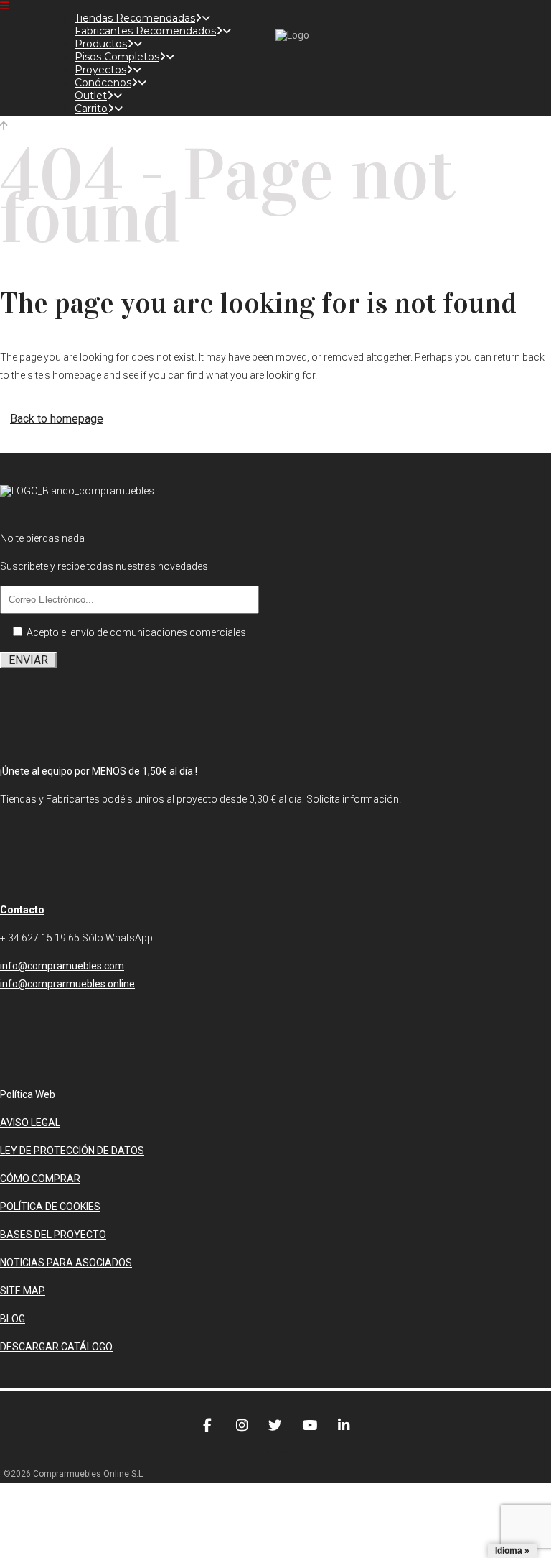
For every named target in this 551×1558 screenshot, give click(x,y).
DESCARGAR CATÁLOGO (56, 1346)
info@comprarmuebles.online (67, 984)
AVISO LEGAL (30, 1122)
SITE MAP (22, 1290)
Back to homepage (56, 418)
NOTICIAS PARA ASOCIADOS (66, 1262)
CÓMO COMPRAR (40, 1178)
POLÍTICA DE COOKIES (50, 1206)
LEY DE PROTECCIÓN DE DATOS (72, 1150)
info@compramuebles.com (62, 966)
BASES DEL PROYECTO (53, 1234)
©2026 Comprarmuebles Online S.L (73, 1474)
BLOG (12, 1318)
